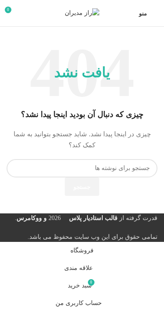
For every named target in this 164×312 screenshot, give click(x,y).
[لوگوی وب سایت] (82, 12)
